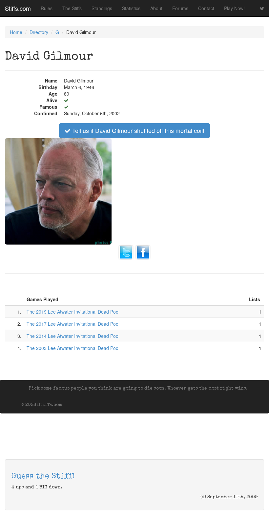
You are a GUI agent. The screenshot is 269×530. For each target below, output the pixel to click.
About (156, 8)
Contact (206, 8)
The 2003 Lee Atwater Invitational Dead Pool (73, 348)
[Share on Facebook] (143, 251)
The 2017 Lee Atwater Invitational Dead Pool (73, 323)
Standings (102, 8)
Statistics (131, 8)
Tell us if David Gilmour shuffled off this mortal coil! (137, 130)
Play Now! (234, 8)
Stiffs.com (18, 8)
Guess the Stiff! (43, 477)
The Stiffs (72, 8)
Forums (180, 8)
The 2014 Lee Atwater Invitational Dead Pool (73, 336)
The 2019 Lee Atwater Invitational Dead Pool (73, 311)
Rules (46, 8)
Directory (39, 32)
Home (16, 32)
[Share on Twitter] (126, 251)
